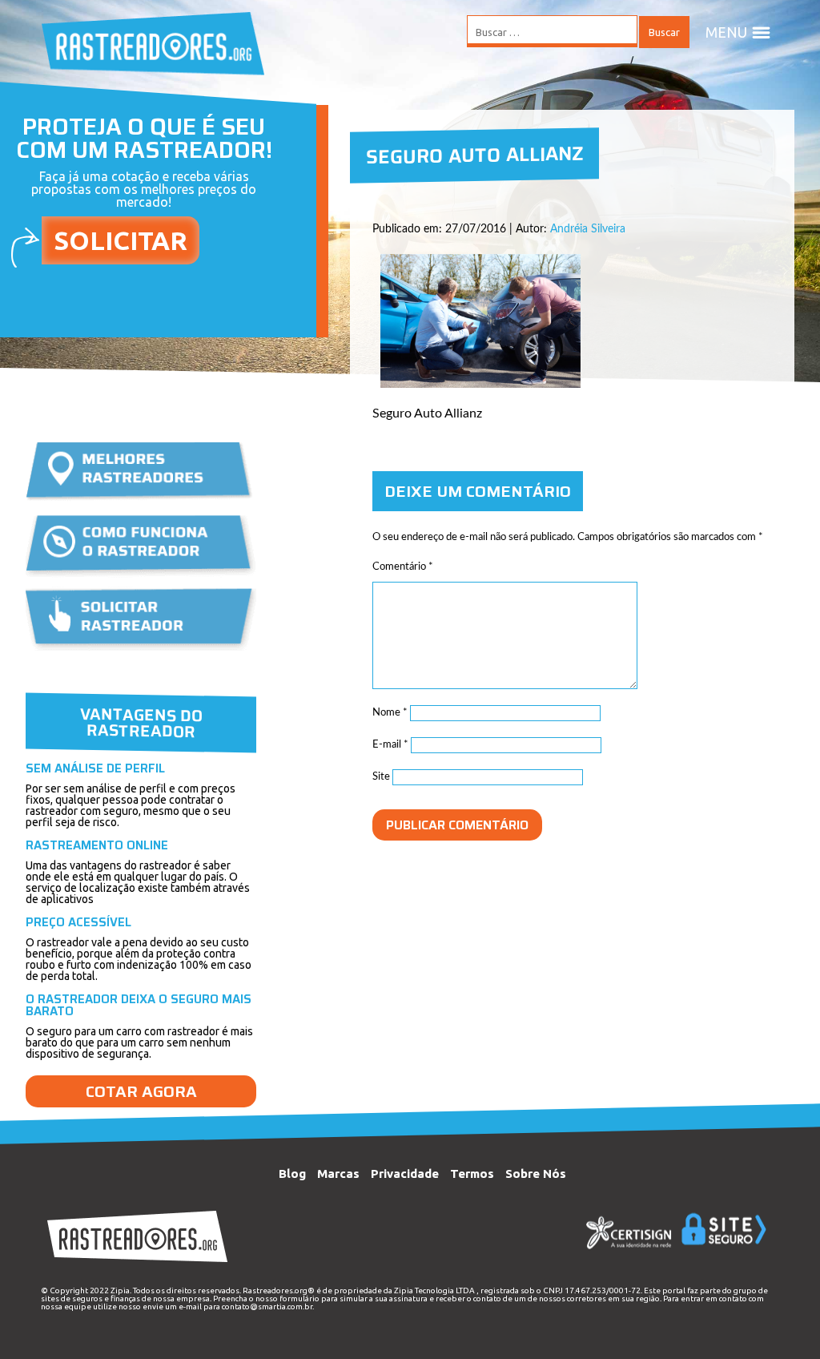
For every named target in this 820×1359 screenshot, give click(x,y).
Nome (390, 713)
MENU (726, 32)
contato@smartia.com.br (267, 1306)
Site (381, 777)
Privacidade (405, 1173)
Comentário (402, 567)
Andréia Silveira (587, 229)
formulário (299, 1298)
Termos (472, 1173)
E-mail (390, 745)
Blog (292, 1173)
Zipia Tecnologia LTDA (434, 1290)
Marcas (338, 1173)
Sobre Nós (535, 1173)
